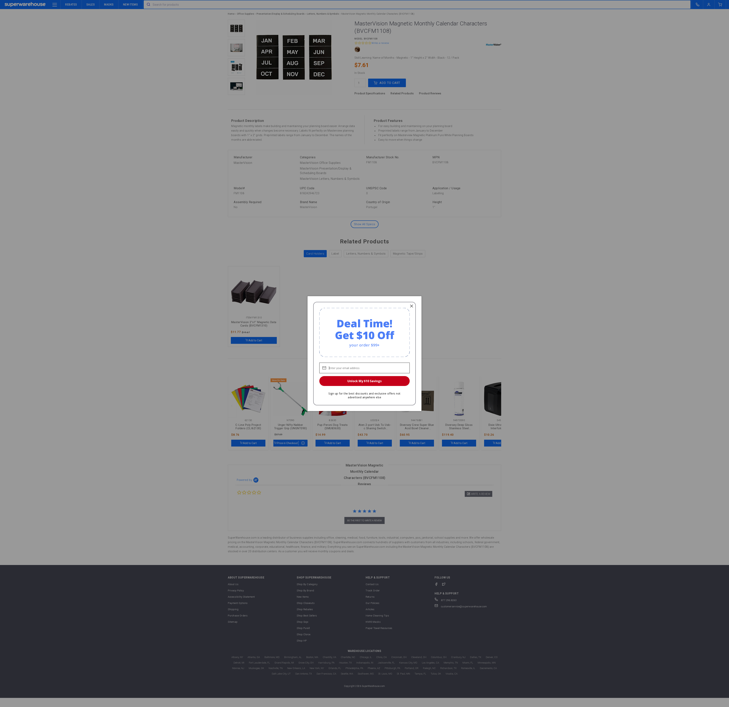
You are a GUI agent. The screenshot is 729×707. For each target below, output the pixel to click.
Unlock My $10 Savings (364, 381)
